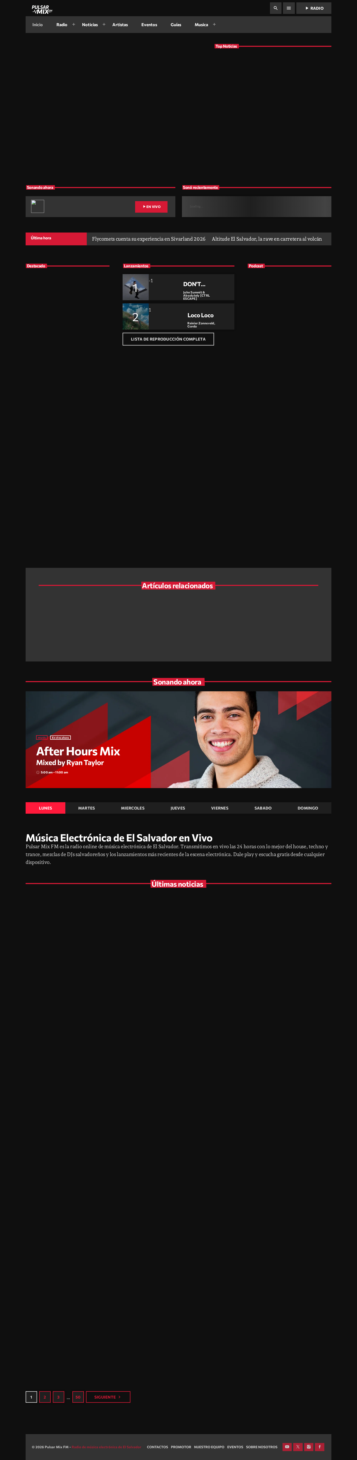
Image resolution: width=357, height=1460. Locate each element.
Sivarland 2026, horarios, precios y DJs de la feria (88, 611)
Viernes (219, 808)
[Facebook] (319, 1447)
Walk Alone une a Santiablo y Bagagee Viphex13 (187, 637)
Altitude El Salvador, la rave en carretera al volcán (272, 66)
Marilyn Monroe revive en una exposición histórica (283, 611)
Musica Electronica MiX (272, 346)
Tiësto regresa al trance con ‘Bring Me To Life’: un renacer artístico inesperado (78, 409)
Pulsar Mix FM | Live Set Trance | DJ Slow (288, 361)
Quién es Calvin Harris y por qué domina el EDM (280, 637)
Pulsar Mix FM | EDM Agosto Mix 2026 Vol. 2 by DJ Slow (298, 426)
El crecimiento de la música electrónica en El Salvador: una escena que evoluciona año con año (76, 386)
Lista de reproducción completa (168, 339)
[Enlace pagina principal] (41, 8)
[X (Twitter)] (298, 1447)
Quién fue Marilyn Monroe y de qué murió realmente (279, 1308)
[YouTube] (287, 1447)
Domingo (308, 808)
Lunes (45, 808)
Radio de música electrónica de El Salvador (106, 1447)
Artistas (43, 109)
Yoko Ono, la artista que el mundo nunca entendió (89, 637)
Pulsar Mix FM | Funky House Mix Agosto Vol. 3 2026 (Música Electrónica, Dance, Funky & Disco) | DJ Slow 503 (298, 405)
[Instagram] (309, 1447)
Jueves (178, 808)
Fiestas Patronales (255, 1127)
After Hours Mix (78, 751)
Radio (314, 8)
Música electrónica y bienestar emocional (70, 436)
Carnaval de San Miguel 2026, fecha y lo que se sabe (277, 1141)
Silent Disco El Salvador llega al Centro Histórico (188, 611)
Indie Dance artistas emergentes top (65, 321)
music (42, 737)
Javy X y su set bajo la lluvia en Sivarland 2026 (277, 974)
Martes (86, 808)
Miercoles (133, 808)
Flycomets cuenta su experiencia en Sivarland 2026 (109, 129)
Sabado (263, 808)
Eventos (143, 960)
